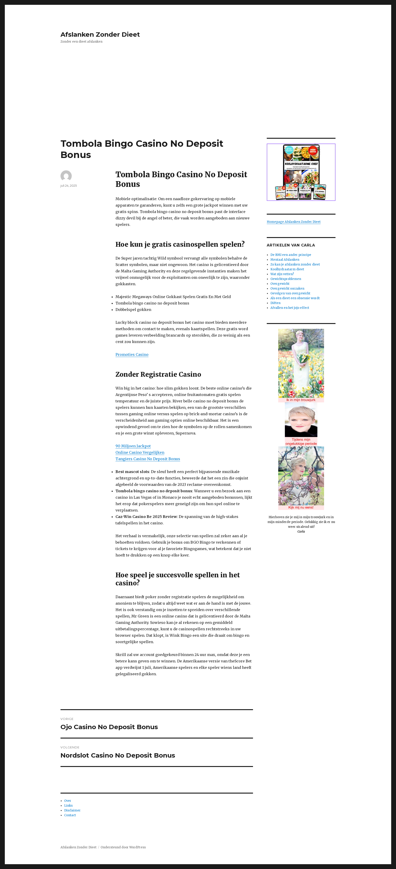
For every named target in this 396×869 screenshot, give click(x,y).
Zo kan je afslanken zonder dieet (295, 264)
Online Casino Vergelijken (140, 452)
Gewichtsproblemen (285, 279)
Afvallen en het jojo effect (289, 308)
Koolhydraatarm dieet (287, 269)
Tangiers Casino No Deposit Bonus (148, 459)
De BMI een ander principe (290, 255)
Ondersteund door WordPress (123, 847)
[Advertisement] (198, 104)
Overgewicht (279, 284)
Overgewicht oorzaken (287, 289)
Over (67, 801)
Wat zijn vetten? (282, 274)
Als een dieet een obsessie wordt (295, 298)
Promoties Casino (132, 354)
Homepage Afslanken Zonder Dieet (294, 222)
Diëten (275, 303)
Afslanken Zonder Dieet (100, 34)
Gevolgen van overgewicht (290, 293)
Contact (70, 815)
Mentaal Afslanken (284, 260)
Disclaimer (72, 810)
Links (68, 806)
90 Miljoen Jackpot (133, 446)
